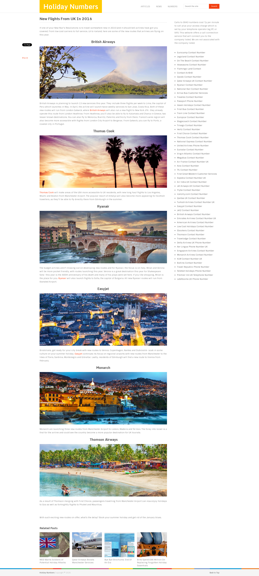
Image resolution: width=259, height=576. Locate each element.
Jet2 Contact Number (188, 210)
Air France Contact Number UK (192, 161)
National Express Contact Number (194, 141)
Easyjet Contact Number (189, 206)
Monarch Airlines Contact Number (195, 254)
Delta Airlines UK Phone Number (194, 242)
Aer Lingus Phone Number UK (192, 246)
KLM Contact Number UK (189, 258)
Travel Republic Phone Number (193, 267)
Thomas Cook (47, 192)
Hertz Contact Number (188, 129)
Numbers (172, 6)
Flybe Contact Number (188, 190)
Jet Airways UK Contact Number (193, 186)
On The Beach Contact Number (192, 60)
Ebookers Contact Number (190, 230)
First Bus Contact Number (190, 109)
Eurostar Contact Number (190, 149)
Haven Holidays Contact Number (194, 105)
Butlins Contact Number (189, 262)
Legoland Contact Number (190, 56)
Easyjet (79, 353)
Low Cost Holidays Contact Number (195, 226)
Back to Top (214, 573)
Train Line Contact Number (191, 113)
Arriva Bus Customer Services (192, 93)
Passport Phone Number (189, 101)
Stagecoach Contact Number (192, 121)
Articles (145, 6)
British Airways (98, 110)
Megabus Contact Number (190, 157)
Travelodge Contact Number (191, 238)
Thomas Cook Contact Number (193, 137)
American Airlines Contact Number (195, 222)
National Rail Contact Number (192, 89)
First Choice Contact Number (192, 133)
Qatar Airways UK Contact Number (194, 81)
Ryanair (62, 278)
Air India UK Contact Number (192, 182)
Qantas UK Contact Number (191, 198)
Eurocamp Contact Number (191, 52)
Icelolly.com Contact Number (192, 194)
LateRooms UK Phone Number (192, 279)
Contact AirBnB (185, 72)
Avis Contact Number (188, 165)
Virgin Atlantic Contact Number (193, 153)
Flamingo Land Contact (189, 68)
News (159, 6)
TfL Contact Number (187, 169)
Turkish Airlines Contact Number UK (195, 202)
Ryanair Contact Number (189, 85)
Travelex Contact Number (190, 97)
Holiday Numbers (70, 6)
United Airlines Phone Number (193, 145)
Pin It (25, 58)
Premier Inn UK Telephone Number (195, 275)
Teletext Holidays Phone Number (194, 271)
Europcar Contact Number (190, 117)
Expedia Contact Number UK (191, 178)
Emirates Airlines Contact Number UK (196, 218)
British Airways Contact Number (193, 214)
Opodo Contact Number (189, 76)
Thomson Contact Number (190, 234)
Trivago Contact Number (189, 125)
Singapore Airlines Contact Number (195, 250)
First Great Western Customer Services (197, 174)
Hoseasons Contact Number (191, 64)
